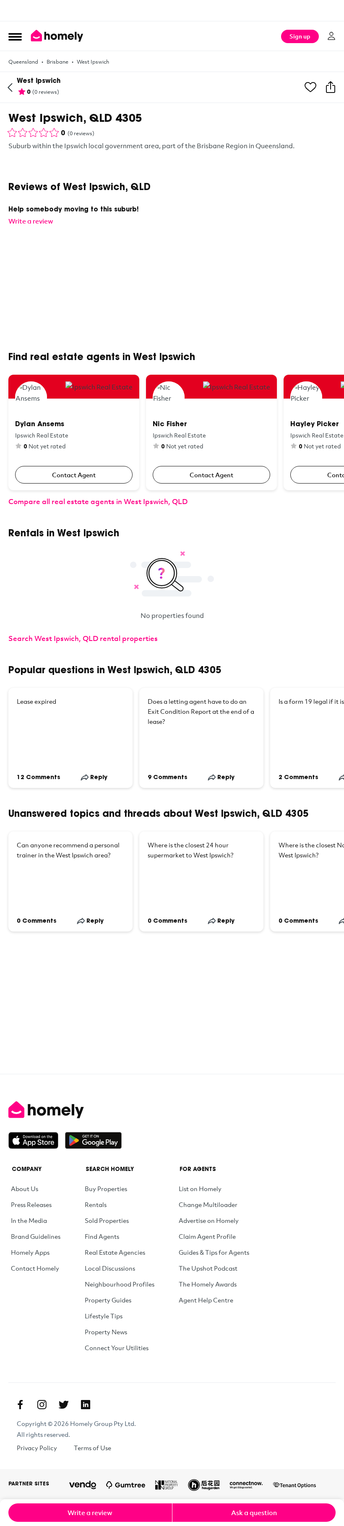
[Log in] (331, 36)
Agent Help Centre (206, 1300)
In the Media (29, 1220)
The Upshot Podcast (208, 1268)
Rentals (96, 1204)
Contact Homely (35, 1268)
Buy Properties (106, 1188)
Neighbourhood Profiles (119, 1284)
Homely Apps (30, 1252)
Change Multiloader (208, 1204)
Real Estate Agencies (115, 1252)
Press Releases (31, 1204)
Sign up (299, 36)
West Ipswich (93, 61)
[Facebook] (20, 1404)
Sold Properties (107, 1220)
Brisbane (57, 61)
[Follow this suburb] (310, 87)
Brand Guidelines (35, 1236)
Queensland (23, 61)
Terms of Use (92, 1448)
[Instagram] (42, 1404)
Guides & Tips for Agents (214, 1252)
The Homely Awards (208, 1284)
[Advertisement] (172, 10)
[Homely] (172, 1110)
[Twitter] (63, 1404)
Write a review (90, 1512)
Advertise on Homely (209, 1220)
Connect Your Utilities (117, 1347)
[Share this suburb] (330, 87)
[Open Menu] (15, 36)
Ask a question (254, 1512)
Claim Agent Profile (207, 1236)
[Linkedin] (85, 1404)
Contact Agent (74, 475)
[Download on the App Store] (36, 1140)
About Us (24, 1188)
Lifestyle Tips (103, 1316)
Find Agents (102, 1236)
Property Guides (108, 1300)
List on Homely (200, 1188)
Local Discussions (110, 1268)
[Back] (10, 87)
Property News (106, 1332)
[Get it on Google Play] (93, 1140)
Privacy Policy (37, 1448)
